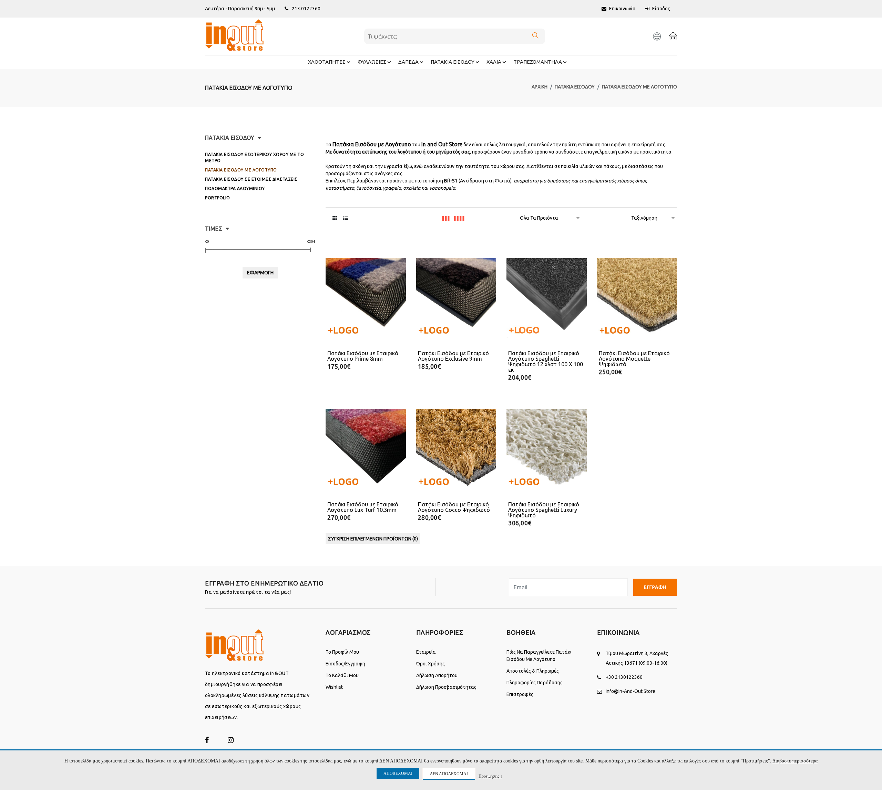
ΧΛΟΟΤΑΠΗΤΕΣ (327, 62)
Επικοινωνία (622, 8)
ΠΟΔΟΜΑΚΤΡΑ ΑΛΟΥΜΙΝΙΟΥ (235, 188)
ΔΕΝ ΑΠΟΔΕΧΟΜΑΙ (449, 773)
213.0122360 (306, 8)
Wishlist (334, 687)
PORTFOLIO (217, 198)
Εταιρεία (426, 652)
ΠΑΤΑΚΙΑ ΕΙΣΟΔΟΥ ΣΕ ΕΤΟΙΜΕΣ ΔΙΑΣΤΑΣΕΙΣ (251, 179)
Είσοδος (660, 8)
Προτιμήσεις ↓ (490, 776)
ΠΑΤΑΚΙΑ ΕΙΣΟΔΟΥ (452, 62)
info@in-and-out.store (630, 691)
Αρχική (539, 86)
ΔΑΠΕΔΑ (408, 62)
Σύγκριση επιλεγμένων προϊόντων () (373, 538)
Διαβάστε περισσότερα (795, 760)
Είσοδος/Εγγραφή (345, 663)
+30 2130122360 (624, 677)
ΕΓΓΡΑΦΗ (655, 587)
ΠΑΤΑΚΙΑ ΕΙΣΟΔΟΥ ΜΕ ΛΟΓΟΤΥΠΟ (639, 86)
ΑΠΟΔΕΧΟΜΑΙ (397, 773)
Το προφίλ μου (342, 652)
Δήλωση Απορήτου (437, 675)
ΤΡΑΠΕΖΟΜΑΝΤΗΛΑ (537, 62)
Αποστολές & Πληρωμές (532, 671)
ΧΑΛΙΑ (493, 62)
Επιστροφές (519, 694)
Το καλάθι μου (342, 675)
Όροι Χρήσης (430, 663)
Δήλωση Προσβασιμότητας (446, 687)
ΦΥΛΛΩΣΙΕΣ (372, 62)
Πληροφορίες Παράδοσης (534, 682)
